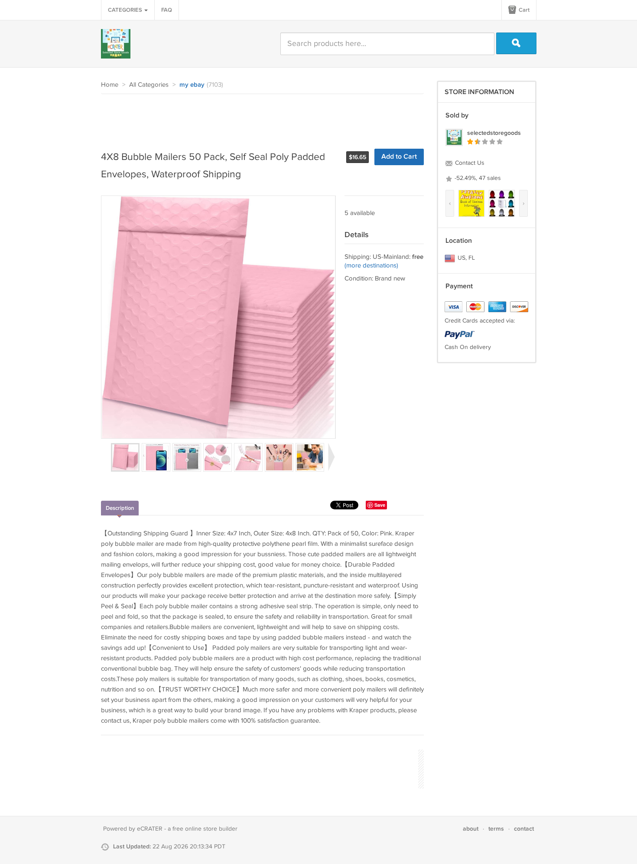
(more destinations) (371, 265)
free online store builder (204, 828)
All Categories (149, 84)
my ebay (192, 85)
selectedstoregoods (494, 133)
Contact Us (468, 163)
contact (524, 828)
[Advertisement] (258, 117)
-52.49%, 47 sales (477, 178)
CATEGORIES (125, 10)
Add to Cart (399, 157)
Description (120, 508)
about (470, 828)
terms (496, 828)
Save (379, 505)
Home (109, 84)
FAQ (166, 10)
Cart (523, 10)
